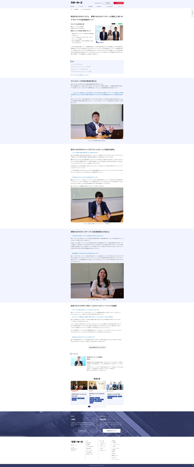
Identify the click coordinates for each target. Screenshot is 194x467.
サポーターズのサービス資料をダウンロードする (80, 75)
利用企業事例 (90, 6)
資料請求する (192, 13)
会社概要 (113, 441)
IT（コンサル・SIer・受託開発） (112, 396)
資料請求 (108, 3)
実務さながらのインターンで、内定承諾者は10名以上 (79, 69)
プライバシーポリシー (115, 459)
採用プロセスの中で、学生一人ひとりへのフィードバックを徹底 (81, 71)
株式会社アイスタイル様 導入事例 (97, 394)
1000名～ (74, 398)
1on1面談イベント (81, 398)
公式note (113, 453)
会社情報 (114, 442)
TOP (71, 9)
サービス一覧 (81, 6)
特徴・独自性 (72, 6)
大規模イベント (101, 399)
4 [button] (98, 406)
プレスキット (114, 457)
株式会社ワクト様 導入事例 (113, 394)
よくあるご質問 (88, 452)
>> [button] (104, 406)
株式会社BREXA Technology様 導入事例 (79, 395)
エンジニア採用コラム (109, 6)
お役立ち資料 (99, 6)
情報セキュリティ (115, 455)
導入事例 (92, 397)
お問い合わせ (119, 3)
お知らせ (113, 451)
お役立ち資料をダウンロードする (96, 347)
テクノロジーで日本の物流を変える (77, 64)
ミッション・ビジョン (116, 444)
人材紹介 (74, 399)
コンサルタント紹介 (116, 448)
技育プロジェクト (103, 450)
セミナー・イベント (120, 6)
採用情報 (113, 450)
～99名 (120, 396)
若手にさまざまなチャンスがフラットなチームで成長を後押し (81, 66)
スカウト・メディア (103, 446)
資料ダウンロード (112, 431)
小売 (91, 402)
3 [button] (95, 406)
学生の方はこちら (98, 3)
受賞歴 (114, 446)
